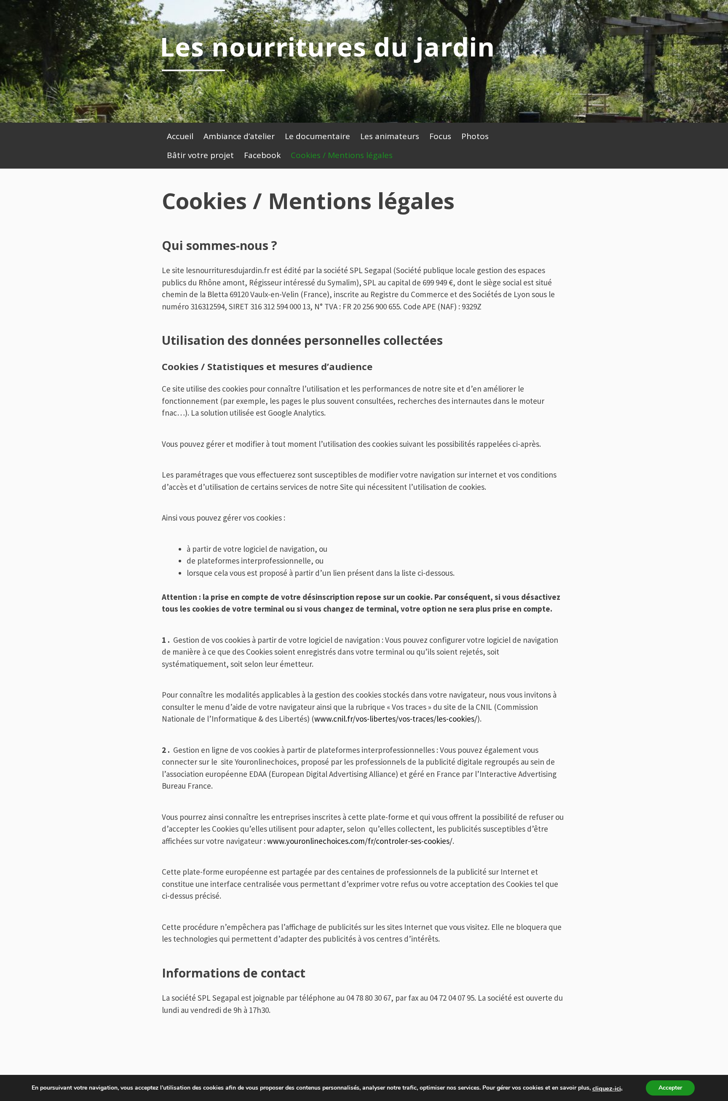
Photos (475, 136)
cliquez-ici (606, 1088)
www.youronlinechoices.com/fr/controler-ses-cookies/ (359, 841)
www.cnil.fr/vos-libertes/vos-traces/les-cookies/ (395, 719)
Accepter (670, 1088)
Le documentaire (317, 136)
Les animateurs (389, 136)
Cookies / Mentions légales (342, 155)
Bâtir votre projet (200, 155)
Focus (440, 136)
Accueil (180, 136)
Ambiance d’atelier (239, 136)
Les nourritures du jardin (327, 46)
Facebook (262, 155)
